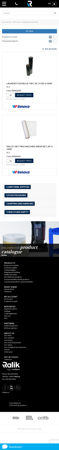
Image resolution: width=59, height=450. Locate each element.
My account (8, 299)
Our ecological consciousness (15, 347)
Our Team (8, 335)
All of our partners (10, 328)
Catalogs (7, 311)
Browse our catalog (11, 265)
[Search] (55, 13)
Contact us (8, 359)
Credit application (10, 313)
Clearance (8, 291)
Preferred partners (11, 326)
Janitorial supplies (10, 268)
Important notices (10, 309)
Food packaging (9, 270)
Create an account (10, 301)
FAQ (5, 318)
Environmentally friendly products (16, 279)
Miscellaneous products (13, 277)
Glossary (7, 316)
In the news (8, 352)
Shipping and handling (12, 272)
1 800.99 (14, 376)
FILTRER (29, 31)
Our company (9, 338)
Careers (7, 349)
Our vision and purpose (12, 343)
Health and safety (10, 275)
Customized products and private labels (18, 282)
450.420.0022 (13, 374)
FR (49, 3)
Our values (8, 345)
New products (9, 289)
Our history (8, 340)
